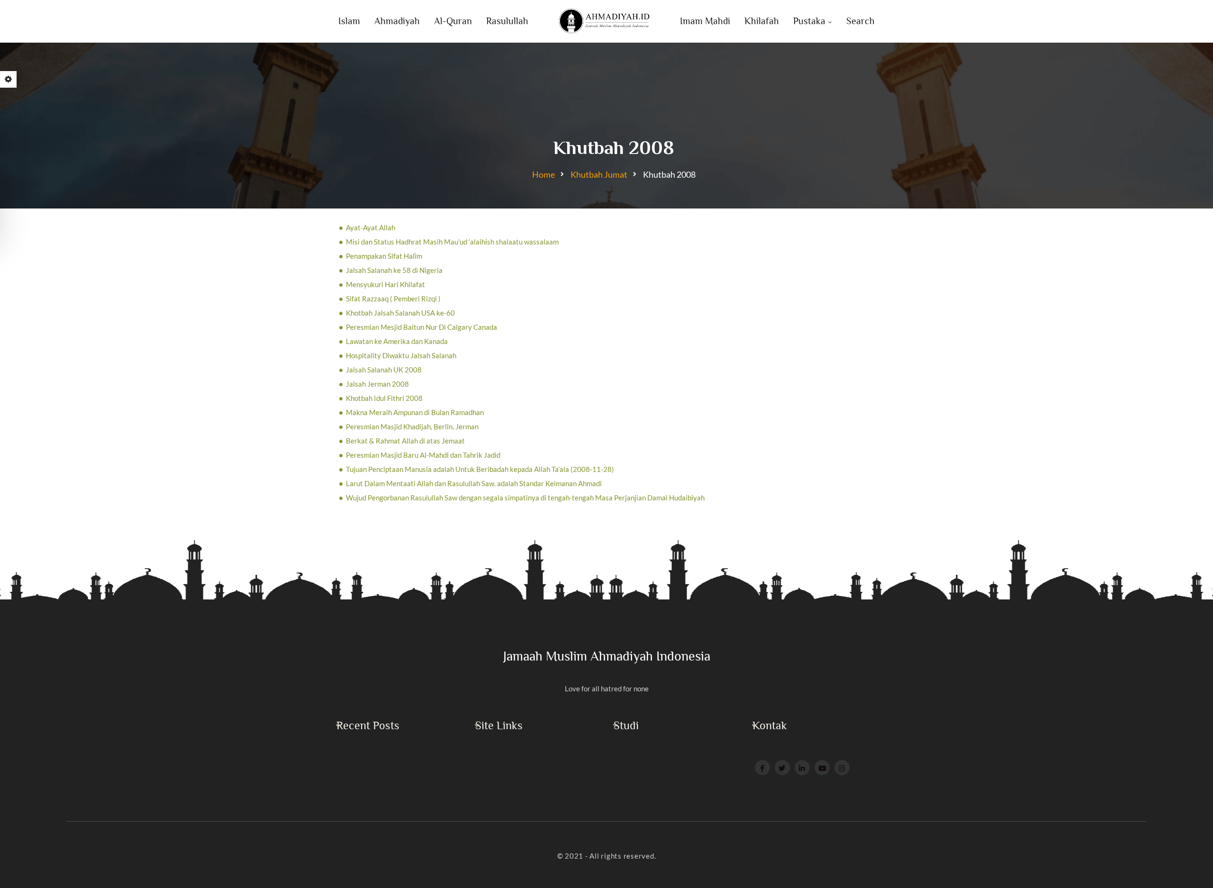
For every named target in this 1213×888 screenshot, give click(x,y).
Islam (349, 21)
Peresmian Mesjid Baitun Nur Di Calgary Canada (421, 327)
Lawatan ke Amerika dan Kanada (397, 341)
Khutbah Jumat (598, 174)
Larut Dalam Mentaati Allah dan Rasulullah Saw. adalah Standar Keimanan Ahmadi (474, 483)
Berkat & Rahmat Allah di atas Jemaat (405, 440)
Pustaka (809, 21)
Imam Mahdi (705, 21)
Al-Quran (453, 21)
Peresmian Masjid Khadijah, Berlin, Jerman (412, 426)
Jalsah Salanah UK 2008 (384, 369)
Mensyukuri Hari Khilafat (385, 284)
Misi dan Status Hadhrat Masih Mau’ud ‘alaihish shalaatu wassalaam (452, 241)
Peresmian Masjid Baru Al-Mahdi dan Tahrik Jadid (423, 455)
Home (543, 174)
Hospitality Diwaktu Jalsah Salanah (401, 355)
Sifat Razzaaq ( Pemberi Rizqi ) (393, 298)
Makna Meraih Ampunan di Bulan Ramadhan (415, 412)
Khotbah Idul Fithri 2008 (384, 398)
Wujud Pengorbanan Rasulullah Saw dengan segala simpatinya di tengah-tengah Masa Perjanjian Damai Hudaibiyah (525, 497)
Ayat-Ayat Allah (370, 227)
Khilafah (761, 21)
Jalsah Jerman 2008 (377, 384)
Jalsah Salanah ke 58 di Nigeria (394, 270)
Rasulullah (507, 21)
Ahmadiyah (397, 21)
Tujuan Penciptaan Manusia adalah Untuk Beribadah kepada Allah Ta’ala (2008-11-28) (480, 469)
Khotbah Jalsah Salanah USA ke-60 (400, 312)
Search (860, 21)
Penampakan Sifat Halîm (384, 256)
